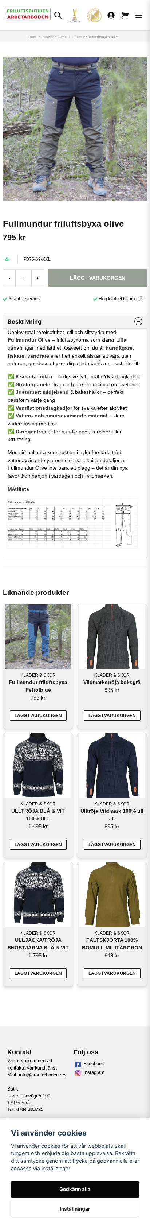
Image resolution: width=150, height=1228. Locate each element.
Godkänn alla (75, 1189)
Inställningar (75, 1209)
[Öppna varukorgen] (125, 15)
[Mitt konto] (111, 15)
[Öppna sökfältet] (58, 15)
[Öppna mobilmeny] (139, 15)
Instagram (93, 1072)
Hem (32, 37)
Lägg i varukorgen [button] (38, 715)
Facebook (93, 1063)
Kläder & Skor (54, 37)
